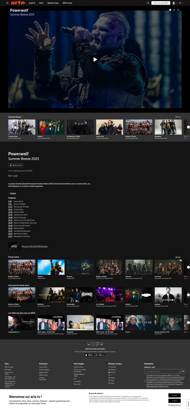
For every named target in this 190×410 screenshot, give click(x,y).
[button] (148, 2)
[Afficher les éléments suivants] (188, 127)
